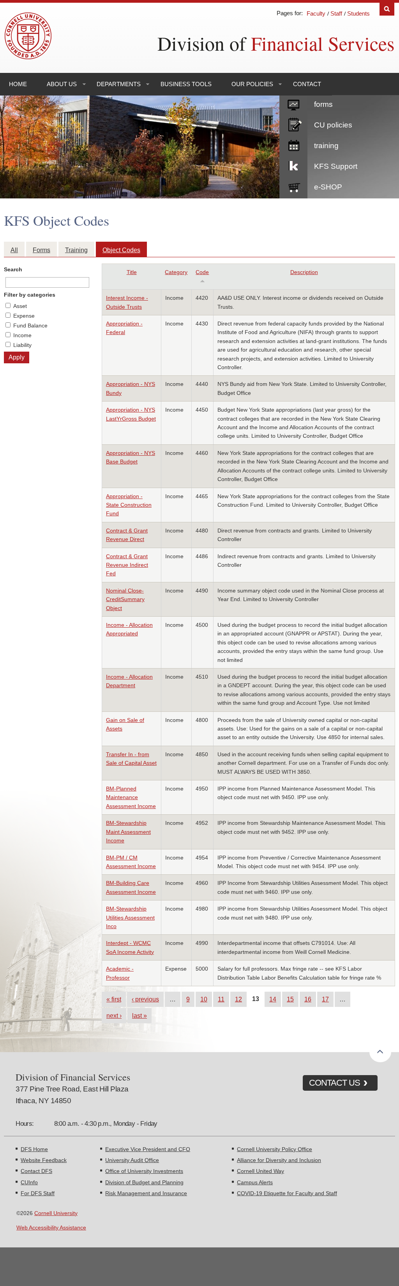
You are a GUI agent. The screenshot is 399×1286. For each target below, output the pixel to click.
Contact (307, 84)
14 (272, 999)
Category (176, 272)
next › (114, 1015)
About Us (62, 84)
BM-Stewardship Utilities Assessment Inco (130, 917)
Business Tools (186, 84)
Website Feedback (44, 1160)
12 (238, 999)
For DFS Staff (38, 1193)
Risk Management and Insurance (146, 1193)
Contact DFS (36, 1171)
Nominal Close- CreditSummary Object (125, 599)
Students (358, 13)
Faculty (316, 13)
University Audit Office (132, 1160)
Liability (22, 345)
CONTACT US (334, 1083)
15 (290, 999)
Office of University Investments (144, 1171)
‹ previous (145, 999)
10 (203, 999)
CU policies (333, 125)
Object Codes (121, 249)
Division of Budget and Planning (144, 1182)
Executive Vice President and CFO (147, 1149)
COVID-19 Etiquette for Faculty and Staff (287, 1193)
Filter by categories (29, 295)
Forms (41, 249)
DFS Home (34, 1149)
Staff (336, 13)
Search (387, 9)
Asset (20, 306)
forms (323, 104)
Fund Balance (30, 325)
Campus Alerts (255, 1182)
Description (304, 272)
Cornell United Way (260, 1171)
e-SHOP (328, 187)
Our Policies (252, 84)
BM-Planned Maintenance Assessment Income (131, 797)
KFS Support (335, 166)
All (14, 249)
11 (221, 999)
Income (22, 335)
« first (113, 999)
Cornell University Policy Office (274, 1149)
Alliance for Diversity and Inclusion (279, 1160)
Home (18, 84)
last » (139, 1015)
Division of (275, 43)
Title (132, 272)
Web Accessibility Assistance (51, 1227)
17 (325, 999)
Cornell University (56, 1213)
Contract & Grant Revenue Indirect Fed (127, 565)
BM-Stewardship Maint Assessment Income (128, 832)
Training (76, 249)
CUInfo (29, 1182)
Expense (24, 316)
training (326, 146)
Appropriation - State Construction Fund (129, 505)
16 (307, 999)
